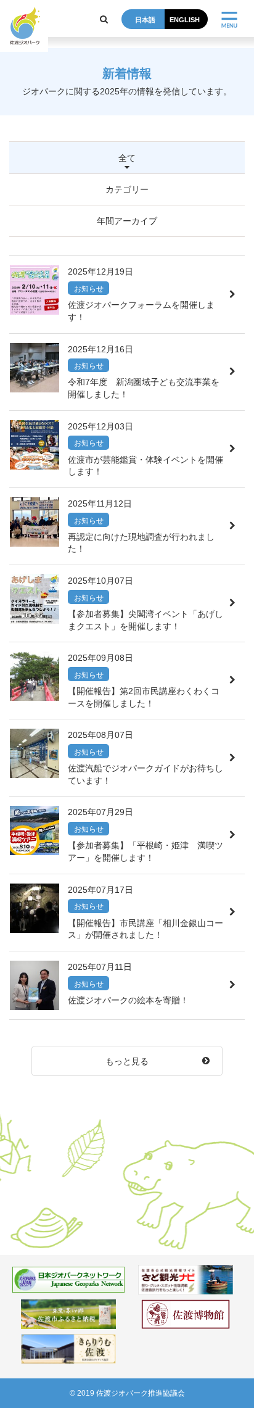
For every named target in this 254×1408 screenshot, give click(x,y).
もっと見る (127, 1061)
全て (127, 158)
